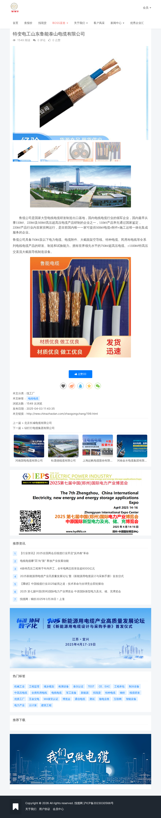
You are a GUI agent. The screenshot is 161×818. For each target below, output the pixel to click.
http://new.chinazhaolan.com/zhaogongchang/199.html (62, 413)
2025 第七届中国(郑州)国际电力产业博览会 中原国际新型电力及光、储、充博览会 (70, 591)
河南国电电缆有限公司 (29, 460)
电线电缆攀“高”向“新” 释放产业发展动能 (44, 560)
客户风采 (99, 22)
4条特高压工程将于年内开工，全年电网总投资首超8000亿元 (57, 568)
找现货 (42, 22)
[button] (143, 93)
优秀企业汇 (137, 22)
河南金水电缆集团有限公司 (132, 460)
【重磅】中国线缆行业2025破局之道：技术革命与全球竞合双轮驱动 (62, 583)
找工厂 (31, 393)
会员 (145, 7)
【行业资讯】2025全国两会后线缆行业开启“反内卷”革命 (54, 553)
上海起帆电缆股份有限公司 (98, 460)
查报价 (28, 22)
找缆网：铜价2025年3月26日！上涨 (42, 599)
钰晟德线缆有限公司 (63, 460)
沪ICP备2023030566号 (98, 803)
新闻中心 (116, 22)
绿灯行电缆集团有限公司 (39, 428)
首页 (15, 22)
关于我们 (80, 22)
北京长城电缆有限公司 (38, 422)
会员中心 (58, 809)
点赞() (81, 374)
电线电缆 (33, 398)
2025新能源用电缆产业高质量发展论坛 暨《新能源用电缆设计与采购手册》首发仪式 (72, 576)
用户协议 (44, 809)
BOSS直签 (59, 22)
